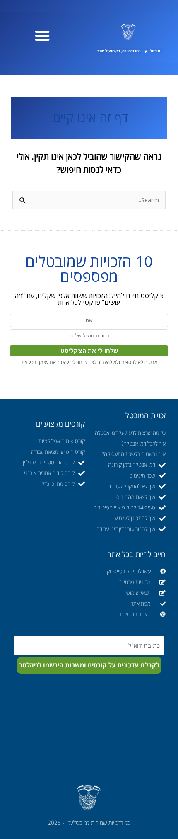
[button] (42, 35)
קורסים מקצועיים (60, 424)
